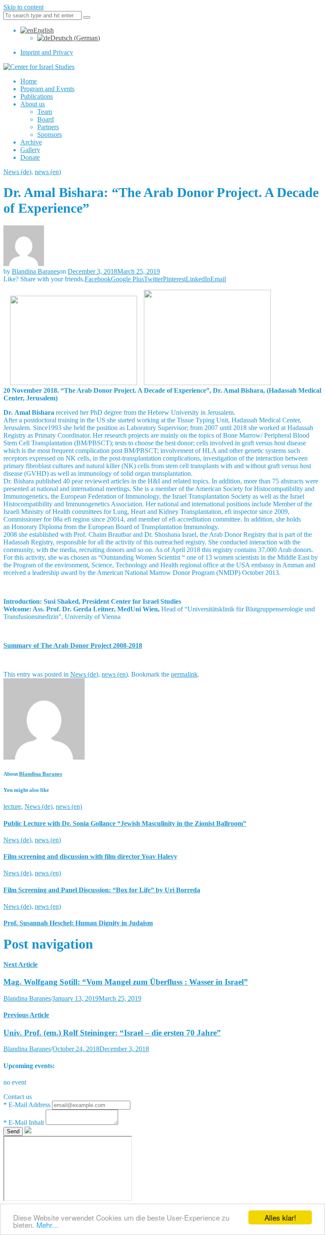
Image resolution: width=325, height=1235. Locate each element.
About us (32, 104)
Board (45, 119)
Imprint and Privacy (46, 52)
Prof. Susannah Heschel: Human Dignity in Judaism (78, 923)
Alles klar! (280, 1217)
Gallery (30, 149)
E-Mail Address (27, 1104)
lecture (12, 806)
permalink (184, 674)
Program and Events (47, 88)
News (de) (17, 171)
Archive (31, 142)
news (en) (48, 171)
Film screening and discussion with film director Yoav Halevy (90, 856)
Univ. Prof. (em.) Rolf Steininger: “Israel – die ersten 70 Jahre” (112, 1032)
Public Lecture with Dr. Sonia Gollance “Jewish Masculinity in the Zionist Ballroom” (124, 823)
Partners (48, 126)
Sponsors (49, 134)
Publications (36, 96)
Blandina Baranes (35, 271)
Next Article (20, 964)
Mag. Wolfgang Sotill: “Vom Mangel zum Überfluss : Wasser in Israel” (125, 981)
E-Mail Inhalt (24, 1122)
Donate (30, 157)
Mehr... (47, 1224)
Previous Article (26, 1015)
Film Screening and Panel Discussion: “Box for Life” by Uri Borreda (101, 890)
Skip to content (23, 7)
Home (28, 81)
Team (44, 111)
